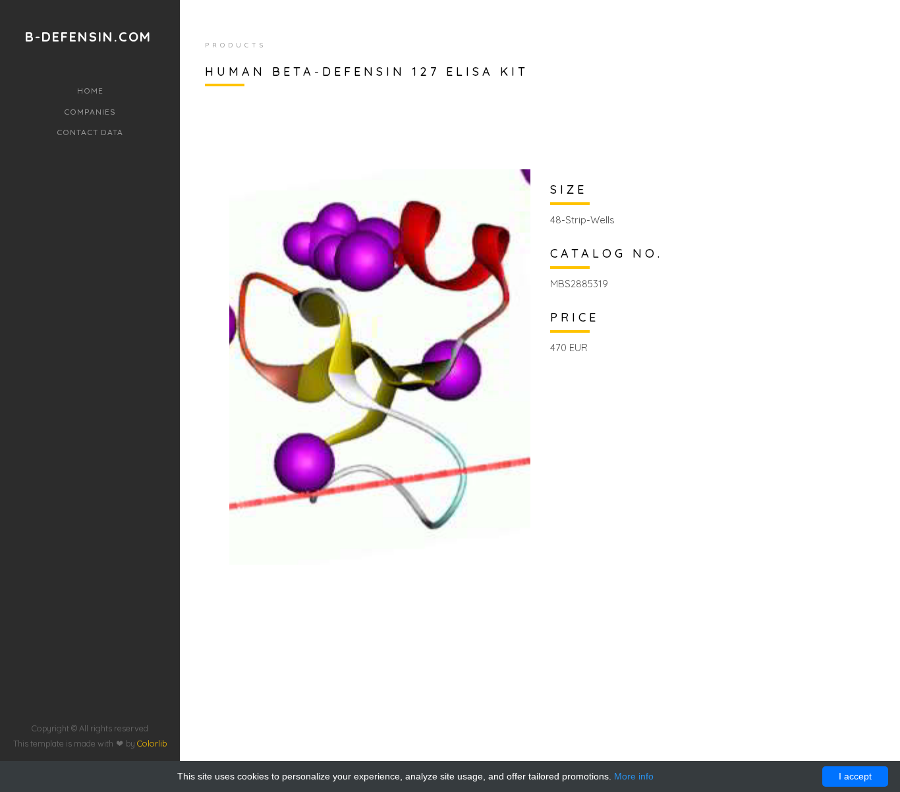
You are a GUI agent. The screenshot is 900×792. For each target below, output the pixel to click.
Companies (90, 112)
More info (634, 776)
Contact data (90, 132)
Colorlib (152, 743)
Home (90, 91)
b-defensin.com (88, 37)
